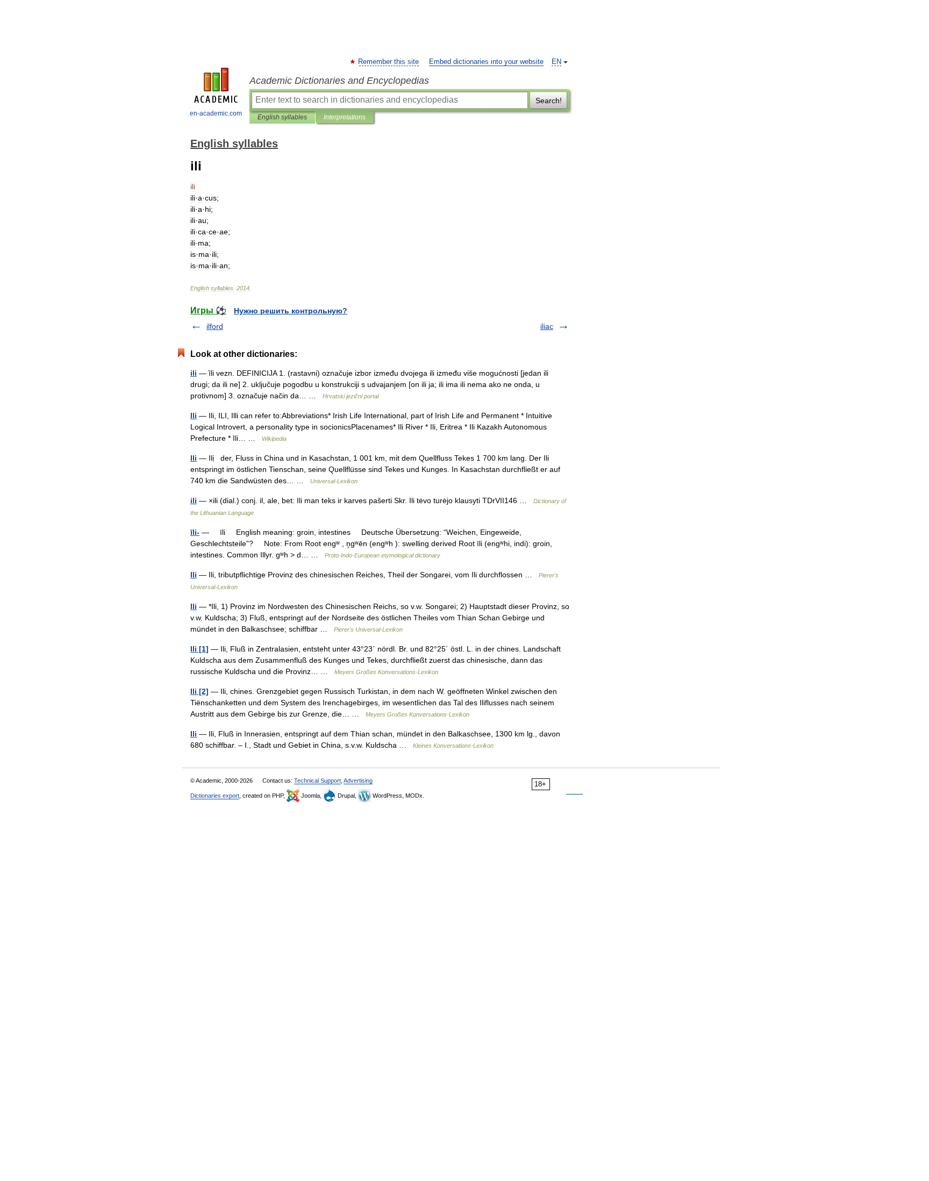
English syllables (282, 117)
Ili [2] (199, 691)
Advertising (358, 780)
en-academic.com (216, 113)
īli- (194, 532)
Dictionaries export (214, 795)
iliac (546, 326)
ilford (214, 326)
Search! (548, 100)
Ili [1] (199, 649)
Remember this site (389, 62)
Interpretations (345, 117)
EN (556, 62)
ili (193, 373)
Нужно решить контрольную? (290, 310)
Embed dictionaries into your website (486, 62)
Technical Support (317, 780)
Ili (193, 415)
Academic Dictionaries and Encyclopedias (339, 80)
